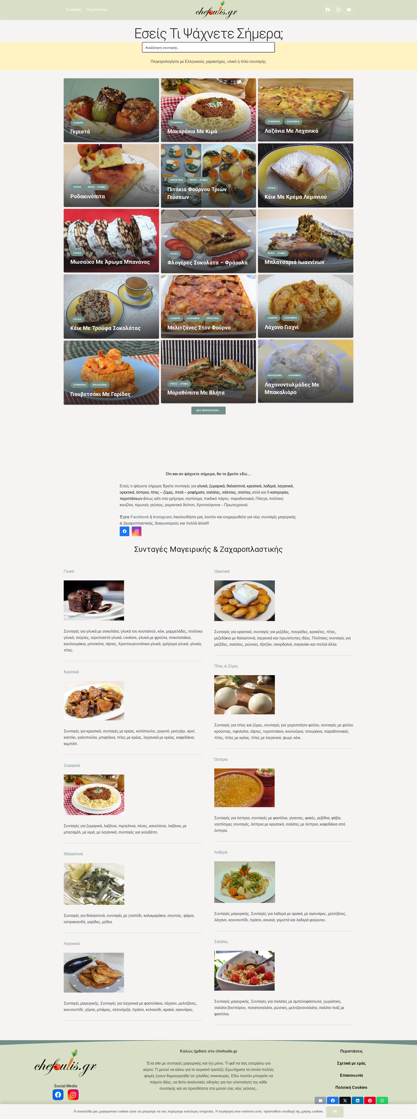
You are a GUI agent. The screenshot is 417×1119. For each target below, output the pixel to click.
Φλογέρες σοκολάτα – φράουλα (207, 262)
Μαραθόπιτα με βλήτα (196, 392)
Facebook (140, 517)
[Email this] (320, 1100)
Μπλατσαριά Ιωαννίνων (294, 262)
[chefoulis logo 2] (216, 9)
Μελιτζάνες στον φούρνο (199, 327)
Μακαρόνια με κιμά (192, 131)
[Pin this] (370, 1100)
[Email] (349, 9)
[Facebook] (327, 9)
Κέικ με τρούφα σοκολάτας (105, 328)
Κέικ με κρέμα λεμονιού (296, 197)
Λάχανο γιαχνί (282, 327)
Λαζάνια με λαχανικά (291, 131)
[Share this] (333, 1100)
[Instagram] (338, 9)
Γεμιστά (80, 131)
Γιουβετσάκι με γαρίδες (100, 394)
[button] (110, 10)
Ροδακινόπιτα (87, 196)
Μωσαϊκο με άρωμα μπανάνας (110, 262)
